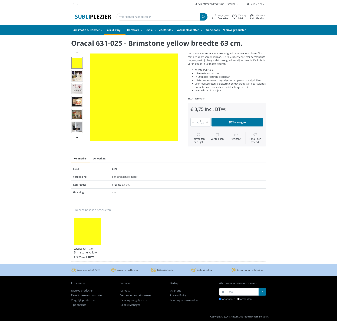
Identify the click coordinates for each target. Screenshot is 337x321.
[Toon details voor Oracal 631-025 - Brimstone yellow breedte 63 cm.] (87, 231)
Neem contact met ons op (209, 4)
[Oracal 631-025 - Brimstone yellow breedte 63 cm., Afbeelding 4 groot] (77, 101)
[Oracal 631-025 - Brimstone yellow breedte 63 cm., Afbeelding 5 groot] (77, 114)
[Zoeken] (203, 17)
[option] (134, 97)
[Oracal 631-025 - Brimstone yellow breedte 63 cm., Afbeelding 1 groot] (77, 63)
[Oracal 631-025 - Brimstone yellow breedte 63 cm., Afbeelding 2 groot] (77, 76)
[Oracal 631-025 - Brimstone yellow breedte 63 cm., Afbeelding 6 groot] (77, 127)
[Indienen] (262, 292)
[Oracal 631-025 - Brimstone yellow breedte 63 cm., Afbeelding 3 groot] (77, 89)
